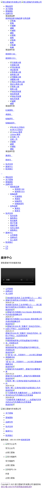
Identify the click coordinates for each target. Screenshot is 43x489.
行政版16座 (14, 65)
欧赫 (12, 47)
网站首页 (9, 6)
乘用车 (9, 156)
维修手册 (13, 225)
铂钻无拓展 (14, 99)
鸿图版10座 (14, 79)
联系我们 (9, 169)
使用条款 (20, 487)
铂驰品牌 (18, 18)
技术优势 (13, 216)
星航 (12, 38)
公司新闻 (13, 235)
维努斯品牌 (10, 18)
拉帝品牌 (26, 18)
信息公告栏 (14, 228)
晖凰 (12, 23)
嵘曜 (12, 144)
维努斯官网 (25, 440)
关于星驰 (9, 9)
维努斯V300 (11, 54)
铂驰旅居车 (11, 123)
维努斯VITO (11, 58)
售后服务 (13, 221)
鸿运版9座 (14, 70)
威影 (12, 33)
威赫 (12, 28)
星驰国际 (9, 11)
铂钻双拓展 (14, 94)
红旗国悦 (10, 110)
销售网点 (13, 230)
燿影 (12, 149)
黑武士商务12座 (16, 84)
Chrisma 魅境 (15, 134)
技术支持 (9, 164)
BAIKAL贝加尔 (16, 130)
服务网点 (13, 218)
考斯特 (9, 114)
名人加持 (13, 240)
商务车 (9, 160)
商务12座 (13, 89)
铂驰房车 (10, 119)
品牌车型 (9, 13)
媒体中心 (9, 166)
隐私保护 (28, 487)
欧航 (12, 42)
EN (7, 248)
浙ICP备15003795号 (9, 487)
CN (7, 246)
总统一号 (13, 139)
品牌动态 (13, 237)
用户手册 (13, 223)
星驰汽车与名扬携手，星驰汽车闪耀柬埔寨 (23, 376)
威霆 (12, 103)
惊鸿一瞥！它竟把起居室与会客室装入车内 (23, 388)
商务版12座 (14, 75)
